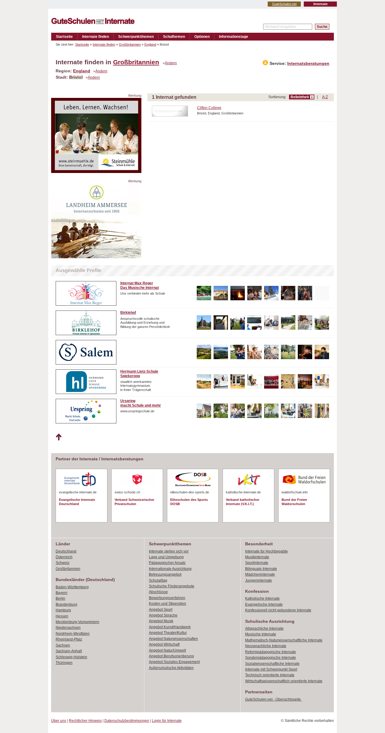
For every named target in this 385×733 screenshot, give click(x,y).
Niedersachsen (68, 627)
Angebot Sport (160, 609)
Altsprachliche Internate (264, 628)
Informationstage (233, 37)
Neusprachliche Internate (265, 646)
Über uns (58, 721)
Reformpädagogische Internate (270, 652)
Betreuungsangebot (165, 574)
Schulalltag (158, 580)
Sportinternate (256, 563)
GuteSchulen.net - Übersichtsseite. (273, 699)
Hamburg (63, 610)
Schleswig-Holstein (71, 657)
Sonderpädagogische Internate (270, 658)
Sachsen (63, 645)
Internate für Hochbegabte (266, 551)
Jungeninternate (258, 580)
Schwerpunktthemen (136, 37)
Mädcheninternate (260, 574)
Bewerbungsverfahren (167, 598)
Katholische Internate (262, 598)
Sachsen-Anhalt (69, 651)
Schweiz (62, 563)
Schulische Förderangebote (171, 586)
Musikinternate (257, 557)
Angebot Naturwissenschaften (173, 639)
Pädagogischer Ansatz (167, 563)
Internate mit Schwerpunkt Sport (271, 669)
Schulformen (174, 37)
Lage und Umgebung (166, 557)
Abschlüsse (158, 592)
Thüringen (64, 663)
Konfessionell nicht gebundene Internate (278, 610)
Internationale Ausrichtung (170, 569)
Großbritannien (130, 44)
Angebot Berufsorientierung (171, 656)
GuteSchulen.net (284, 4)
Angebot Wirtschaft (164, 644)
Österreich (64, 557)
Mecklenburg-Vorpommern (77, 622)
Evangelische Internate (264, 604)
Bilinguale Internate (261, 569)
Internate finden (95, 37)
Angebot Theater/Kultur (168, 633)
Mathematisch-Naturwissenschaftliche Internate (283, 640)
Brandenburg (66, 604)
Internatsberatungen (308, 63)
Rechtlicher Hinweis (85, 721)
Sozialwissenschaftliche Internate (272, 664)
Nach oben (58, 437)
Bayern (61, 593)
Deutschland (66, 551)
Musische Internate (260, 634)
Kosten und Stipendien (167, 603)
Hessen (62, 616)
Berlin (60, 598)
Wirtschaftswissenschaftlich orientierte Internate (283, 681)
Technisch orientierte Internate (269, 675)
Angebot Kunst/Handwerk (170, 627)
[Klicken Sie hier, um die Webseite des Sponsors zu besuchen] (96, 171)
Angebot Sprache (163, 615)
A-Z (325, 97)
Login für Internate (167, 721)
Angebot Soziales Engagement (174, 662)
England (150, 44)
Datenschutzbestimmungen (126, 721)
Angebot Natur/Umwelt (167, 650)
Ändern (171, 63)
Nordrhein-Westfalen (73, 634)
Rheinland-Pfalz (69, 639)
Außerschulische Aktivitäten (171, 668)
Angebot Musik (161, 621)
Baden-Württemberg (72, 587)
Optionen (202, 37)
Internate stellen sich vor (169, 551)
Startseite (64, 37)
